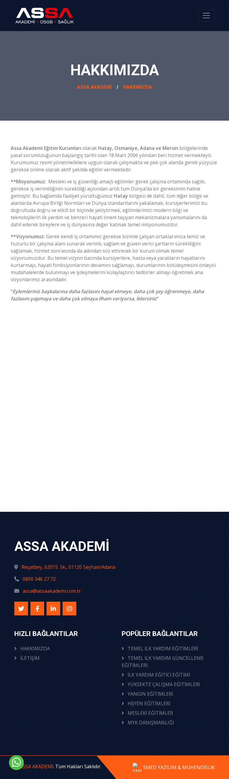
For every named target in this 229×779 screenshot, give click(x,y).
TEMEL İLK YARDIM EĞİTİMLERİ (162, 648)
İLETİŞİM (29, 658)
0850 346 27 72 (39, 579)
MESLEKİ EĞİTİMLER (149, 713)
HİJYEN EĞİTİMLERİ (148, 703)
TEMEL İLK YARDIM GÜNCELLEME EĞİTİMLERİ (163, 662)
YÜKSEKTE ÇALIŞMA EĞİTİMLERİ (163, 684)
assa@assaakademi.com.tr (52, 591)
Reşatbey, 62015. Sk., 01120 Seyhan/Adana (68, 567)
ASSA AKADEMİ (94, 87)
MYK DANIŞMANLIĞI (150, 722)
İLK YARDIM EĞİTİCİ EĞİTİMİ (158, 675)
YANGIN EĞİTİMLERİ (149, 694)
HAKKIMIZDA (137, 87)
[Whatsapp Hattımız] (16, 762)
